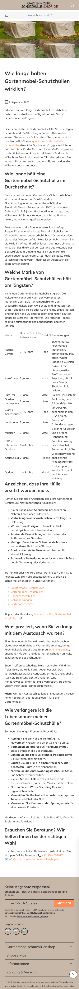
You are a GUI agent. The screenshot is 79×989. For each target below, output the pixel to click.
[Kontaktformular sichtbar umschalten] (73, 974)
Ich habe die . (26, 916)
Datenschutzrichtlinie (15, 912)
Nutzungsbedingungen (43, 912)
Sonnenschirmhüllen (23, 596)
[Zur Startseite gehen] (39, 4)
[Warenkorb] (72, 5)
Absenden (64, 903)
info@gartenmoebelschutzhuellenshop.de (34, 859)
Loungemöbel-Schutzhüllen (27, 588)
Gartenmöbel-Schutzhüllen (27, 592)
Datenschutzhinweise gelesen (32, 916)
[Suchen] (7, 15)
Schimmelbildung (59, 649)
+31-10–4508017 (52, 855)
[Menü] (7, 5)
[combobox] (39, 15)
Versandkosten (66, 982)
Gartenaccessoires (22, 604)
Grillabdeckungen (21, 600)
